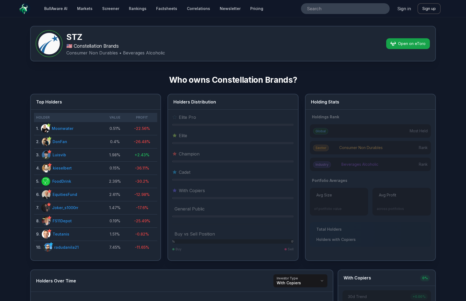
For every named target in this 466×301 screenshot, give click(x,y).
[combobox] (337, 8)
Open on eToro (412, 43)
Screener (110, 8)
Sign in (404, 8)
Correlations (198, 8)
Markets (84, 8)
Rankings (137, 8)
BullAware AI (55, 8)
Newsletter (230, 8)
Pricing (256, 8)
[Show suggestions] (383, 8)
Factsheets (166, 8)
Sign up (429, 8)
